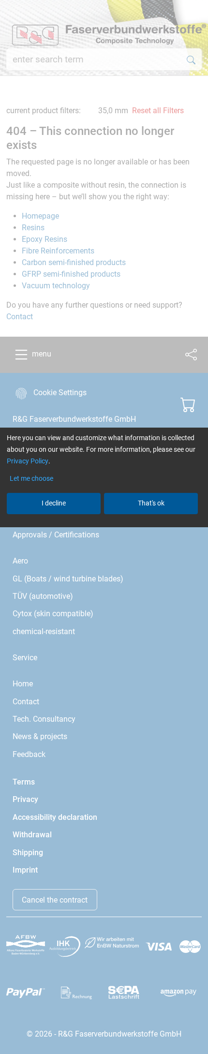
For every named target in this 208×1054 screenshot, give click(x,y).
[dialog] (104, 527)
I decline (54, 503)
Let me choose (31, 478)
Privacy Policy (27, 461)
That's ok (151, 503)
